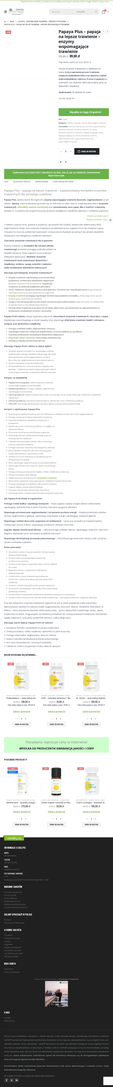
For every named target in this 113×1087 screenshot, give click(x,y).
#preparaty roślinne (89, 136)
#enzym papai (92, 126)
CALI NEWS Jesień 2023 (13, 953)
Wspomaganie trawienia (97, 123)
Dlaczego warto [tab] (21, 181)
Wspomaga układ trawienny (21, 337)
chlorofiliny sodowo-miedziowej (32, 207)
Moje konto (9, 969)
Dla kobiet (60, 696)
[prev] (103, 32)
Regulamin (8, 944)
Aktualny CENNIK (11, 956)
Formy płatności (10, 898)
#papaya (62, 136)
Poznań (7, 920)
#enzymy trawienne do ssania (85, 129)
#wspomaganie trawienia (68, 142)
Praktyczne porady (12, 938)
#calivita (71, 126)
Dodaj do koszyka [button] (21, 724)
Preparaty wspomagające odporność (27, 696)
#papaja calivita (97, 133)
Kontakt (7, 1017)
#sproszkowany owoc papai (69, 139)
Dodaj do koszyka (88, 151)
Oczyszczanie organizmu (101, 696)
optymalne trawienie (47, 478)
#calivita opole (80, 126)
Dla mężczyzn (70, 696)
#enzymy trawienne (66, 129)
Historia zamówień (12, 972)
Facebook (61, 162)
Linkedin (17, 1080)
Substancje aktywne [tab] (63, 181)
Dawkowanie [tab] (41, 181)
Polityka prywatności (12, 947)
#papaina (87, 133)
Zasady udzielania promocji (15, 907)
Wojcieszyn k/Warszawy (14, 923)
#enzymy (102, 126)
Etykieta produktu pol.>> (98, 216)
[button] (6, 11)
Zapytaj (7, 941)
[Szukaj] (96, 11)
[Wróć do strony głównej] (5, 21)
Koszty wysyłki (10, 895)
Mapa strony (9, 1021)
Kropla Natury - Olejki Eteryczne (60, 800)
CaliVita (69, 123)
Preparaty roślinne (80, 123)
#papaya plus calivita (73, 136)
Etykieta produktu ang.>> (98, 219)
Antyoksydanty (81, 800)
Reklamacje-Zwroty (12, 901)
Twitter (66, 162)
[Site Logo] (16, 12)
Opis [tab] (6, 181)
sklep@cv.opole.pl (11, 869)
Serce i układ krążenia (103, 800)
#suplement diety (86, 139)
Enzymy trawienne (17, 295)
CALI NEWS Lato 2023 (12, 950)
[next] (108, 32)
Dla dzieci (51, 696)
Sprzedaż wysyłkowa (13, 892)
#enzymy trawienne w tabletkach (71, 133)
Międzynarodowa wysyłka (15, 904)
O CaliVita (8, 935)
